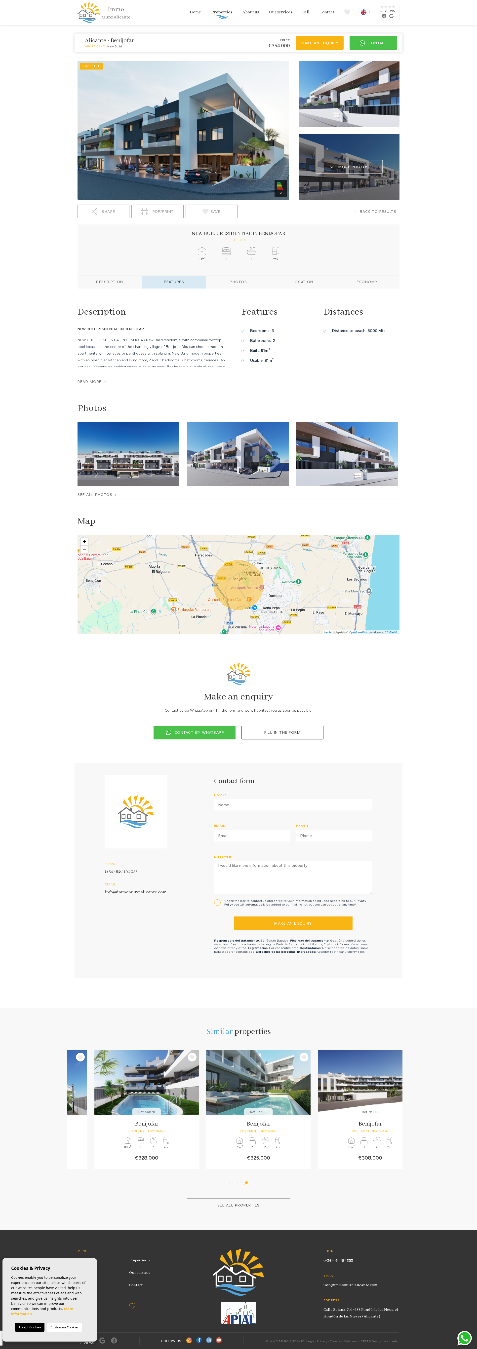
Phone (302, 825)
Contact (326, 12)
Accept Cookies (30, 1327)
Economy (367, 282)
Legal (310, 1341)
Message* (223, 856)
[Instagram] (189, 1341)
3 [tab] (247, 1182)
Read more (90, 381)
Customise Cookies (64, 1327)
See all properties (238, 1205)
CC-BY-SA (391, 632)
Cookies (336, 1341)
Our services (280, 12)
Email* (220, 825)
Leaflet (328, 632)
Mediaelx (391, 1341)
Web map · (352, 1341)
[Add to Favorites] (172, 1057)
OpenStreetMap (358, 632)
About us (250, 12)
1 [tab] (231, 1182)
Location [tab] (303, 282)
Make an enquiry (320, 43)
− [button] (84, 549)
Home (195, 12)
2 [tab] (239, 1182)
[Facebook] (199, 1341)
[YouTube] (219, 1341)
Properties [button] (221, 12)
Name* (220, 795)
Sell (305, 12)
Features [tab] (174, 282)
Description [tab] (109, 282)
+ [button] (84, 542)
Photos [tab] (238, 282)
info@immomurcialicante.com (135, 892)
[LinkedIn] (209, 1341)
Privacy (322, 1341)
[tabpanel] (127, 1109)
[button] (103, 211)
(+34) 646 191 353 (121, 871)
